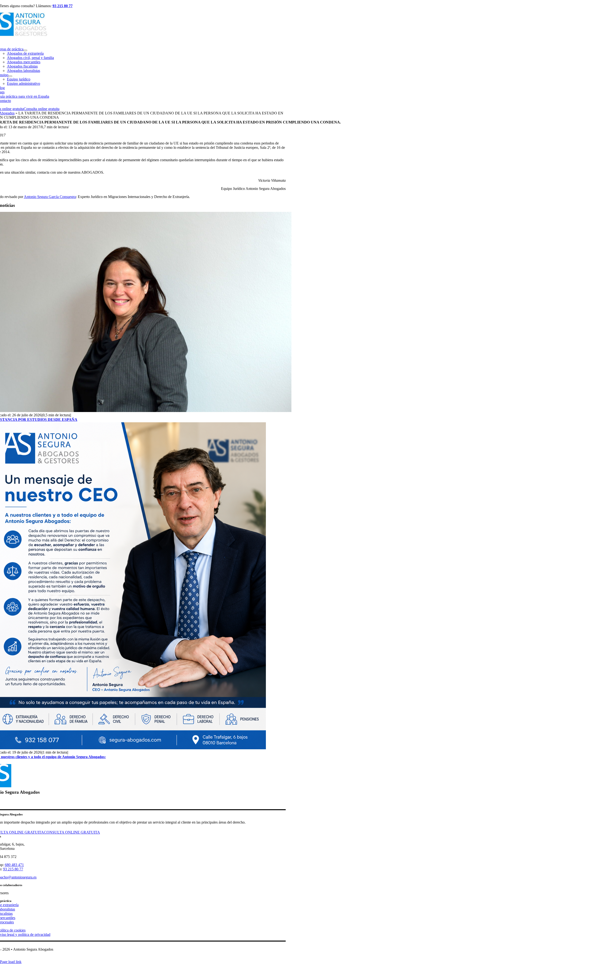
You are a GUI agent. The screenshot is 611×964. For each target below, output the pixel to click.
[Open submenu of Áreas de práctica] (25, 50)
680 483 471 (14, 865)
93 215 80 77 (63, 6)
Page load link (10, 962)
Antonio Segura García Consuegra (50, 197)
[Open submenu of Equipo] (10, 76)
